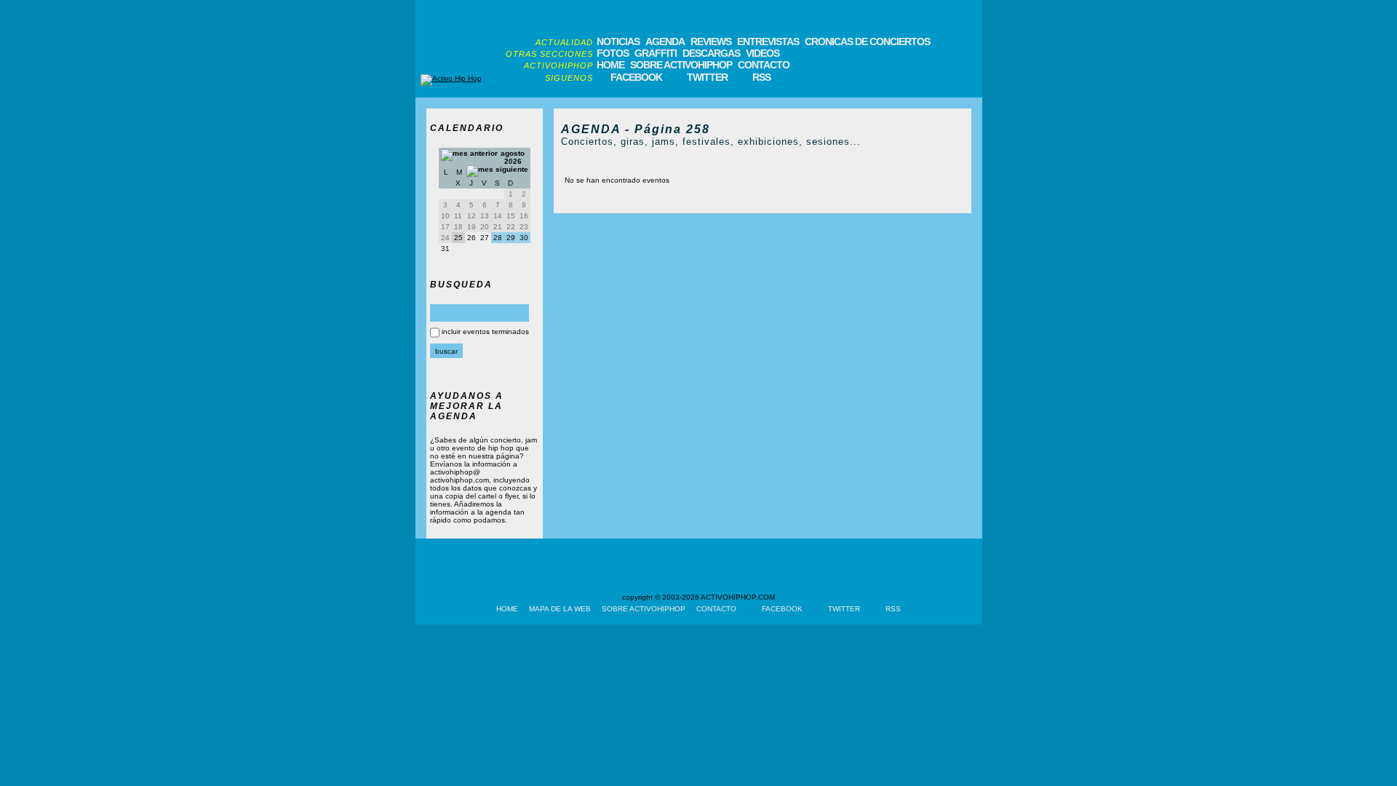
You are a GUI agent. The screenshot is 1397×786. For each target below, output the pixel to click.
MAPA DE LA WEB (560, 609)
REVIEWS (710, 41)
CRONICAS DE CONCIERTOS (867, 41)
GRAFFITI (655, 53)
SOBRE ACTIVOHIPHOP (681, 65)
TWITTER (707, 77)
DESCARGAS (711, 53)
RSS (761, 77)
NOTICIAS (618, 41)
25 (458, 238)
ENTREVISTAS (768, 41)
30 (524, 238)
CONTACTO (763, 65)
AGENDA (665, 41)
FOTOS (613, 53)
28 (497, 238)
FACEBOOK (636, 77)
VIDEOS (762, 53)
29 (510, 238)
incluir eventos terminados (485, 332)
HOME (610, 65)
